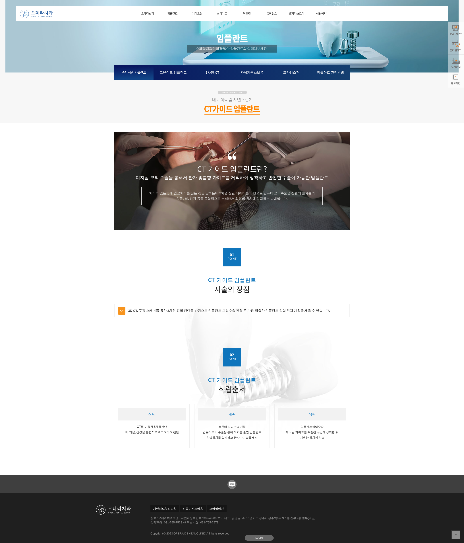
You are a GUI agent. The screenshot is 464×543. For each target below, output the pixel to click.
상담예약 (321, 13)
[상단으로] (455, 534)
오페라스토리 (296, 13)
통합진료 (272, 13)
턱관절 (247, 13)
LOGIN (259, 537)
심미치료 (222, 13)
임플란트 (172, 13)
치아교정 (197, 13)
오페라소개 (147, 13)
